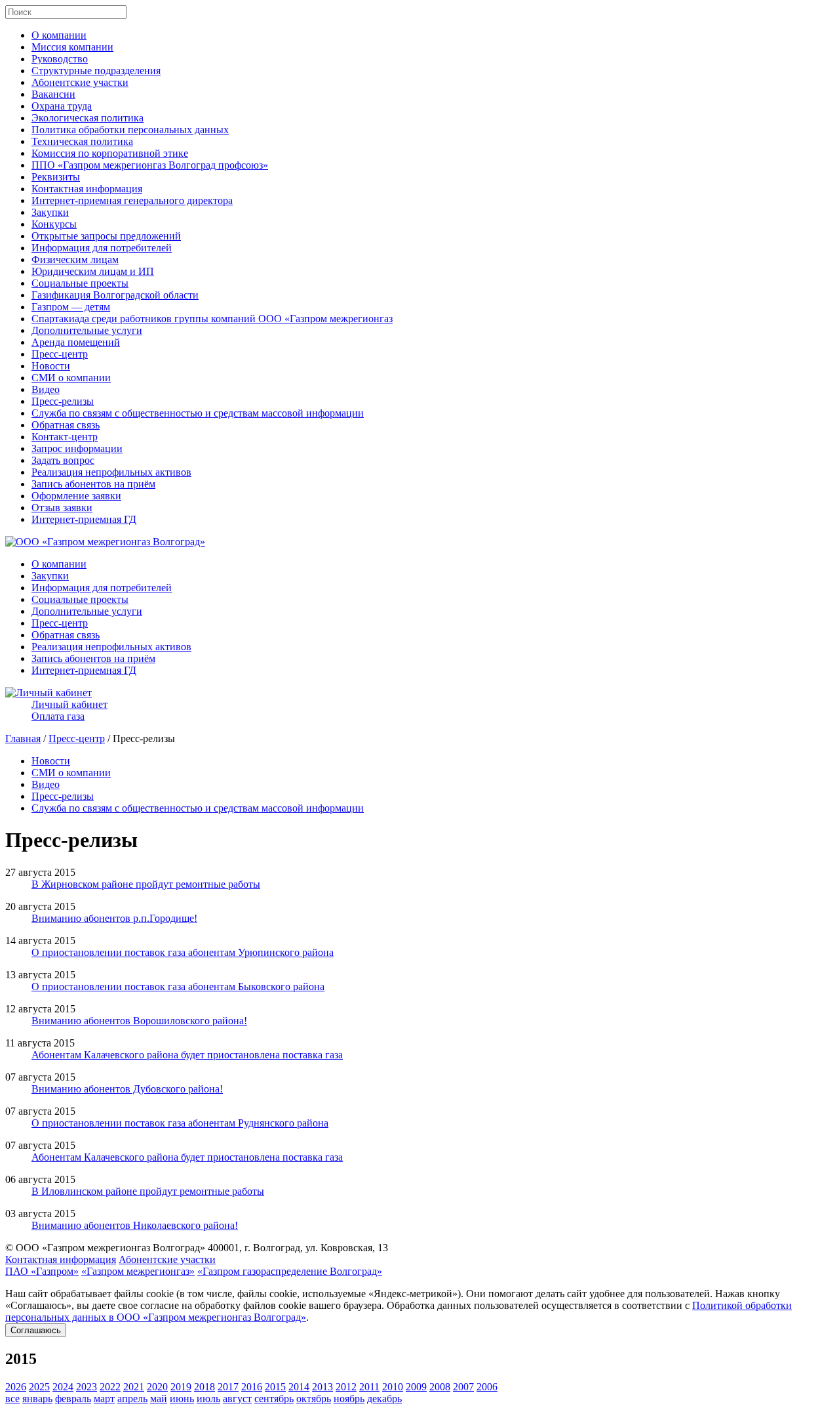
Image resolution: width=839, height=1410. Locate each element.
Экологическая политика (87, 117)
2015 (275, 1386)
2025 (39, 1386)
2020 (157, 1386)
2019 (180, 1386)
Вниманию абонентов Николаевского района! (134, 1225)
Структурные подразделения (96, 70)
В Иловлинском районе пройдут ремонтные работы (147, 1191)
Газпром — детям (70, 306)
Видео (45, 389)
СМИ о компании (71, 377)
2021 (133, 1386)
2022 (110, 1386)
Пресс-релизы (62, 401)
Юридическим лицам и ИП (92, 271)
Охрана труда (61, 106)
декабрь (384, 1398)
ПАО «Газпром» (42, 1271)
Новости (50, 365)
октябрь (313, 1398)
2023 (86, 1386)
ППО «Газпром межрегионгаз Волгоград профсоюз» (149, 165)
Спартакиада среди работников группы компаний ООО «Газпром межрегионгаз (212, 318)
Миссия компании (72, 46)
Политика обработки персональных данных (130, 129)
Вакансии (53, 94)
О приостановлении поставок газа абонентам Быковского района (177, 986)
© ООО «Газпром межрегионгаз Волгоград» (105, 1247)
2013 (322, 1386)
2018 (204, 1386)
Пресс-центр (59, 354)
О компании (59, 35)
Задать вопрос (62, 460)
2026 (15, 1386)
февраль (73, 1398)
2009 (416, 1386)
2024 (62, 1386)
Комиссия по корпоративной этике (109, 153)
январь (37, 1398)
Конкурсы (54, 224)
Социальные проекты (79, 283)
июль (208, 1398)
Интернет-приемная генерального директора (132, 200)
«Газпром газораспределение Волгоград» (289, 1271)
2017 (228, 1386)
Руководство (59, 58)
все (12, 1398)
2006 (487, 1386)
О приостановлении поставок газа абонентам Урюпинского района (182, 952)
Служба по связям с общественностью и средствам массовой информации (197, 413)
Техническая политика (82, 141)
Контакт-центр (64, 436)
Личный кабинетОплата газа (69, 710)
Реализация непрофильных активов (111, 472)
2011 (369, 1386)
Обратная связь (65, 424)
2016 (251, 1386)
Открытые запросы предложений (106, 235)
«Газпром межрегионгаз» (138, 1271)
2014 (298, 1386)
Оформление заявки (76, 495)
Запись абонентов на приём (93, 483)
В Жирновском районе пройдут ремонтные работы (145, 884)
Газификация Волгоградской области (115, 295)
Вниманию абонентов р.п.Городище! (114, 918)
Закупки (50, 212)
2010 (392, 1386)
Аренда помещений (75, 342)
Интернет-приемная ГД (83, 519)
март (104, 1398)
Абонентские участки (79, 82)
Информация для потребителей (101, 247)
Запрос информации (77, 448)
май (158, 1398)
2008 (439, 1386)
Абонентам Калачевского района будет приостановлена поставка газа (187, 1054)
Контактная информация (86, 188)
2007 (463, 1386)
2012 (346, 1386)
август (237, 1398)
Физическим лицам (75, 259)
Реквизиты (55, 176)
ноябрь (349, 1398)
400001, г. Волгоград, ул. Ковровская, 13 (298, 1247)
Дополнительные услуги (86, 330)
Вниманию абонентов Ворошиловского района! (139, 1020)
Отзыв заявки (61, 507)
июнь (182, 1398)
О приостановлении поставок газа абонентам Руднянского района (179, 1123)
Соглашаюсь (35, 1330)
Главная (23, 738)
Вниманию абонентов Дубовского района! (127, 1088)
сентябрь (274, 1398)
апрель (132, 1398)
